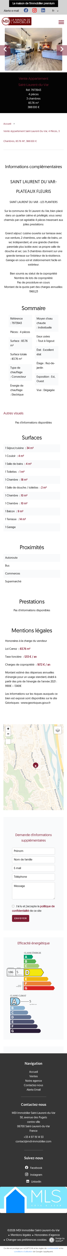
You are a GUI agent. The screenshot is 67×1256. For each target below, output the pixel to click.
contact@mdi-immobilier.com (33, 1141)
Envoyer (20, 918)
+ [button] (8, 729)
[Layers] (58, 730)
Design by (60, 1240)
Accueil (7, 124)
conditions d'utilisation (23, 1252)
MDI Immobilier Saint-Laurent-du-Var (33, 1113)
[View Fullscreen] (8, 741)
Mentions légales (21, 1235)
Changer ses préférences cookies (26, 1240)
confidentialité (53, 1248)
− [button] (8, 734)
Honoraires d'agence (47, 1235)
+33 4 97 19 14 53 (33, 1137)
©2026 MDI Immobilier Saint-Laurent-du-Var (33, 1230)
